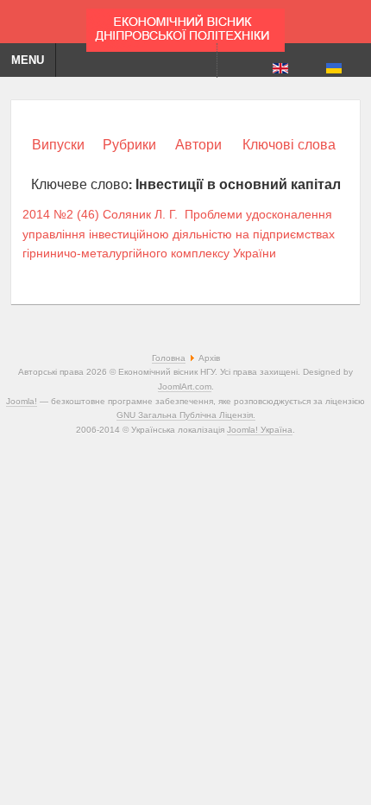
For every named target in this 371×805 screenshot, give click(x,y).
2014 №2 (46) (60, 214)
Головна (169, 358)
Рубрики (129, 144)
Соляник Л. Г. (140, 214)
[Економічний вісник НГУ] (185, 26)
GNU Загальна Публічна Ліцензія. (185, 415)
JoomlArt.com (184, 386)
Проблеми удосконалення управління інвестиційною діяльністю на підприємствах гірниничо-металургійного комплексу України (178, 233)
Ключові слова (289, 144)
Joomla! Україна (259, 429)
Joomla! (21, 401)
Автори (198, 144)
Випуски (58, 144)
